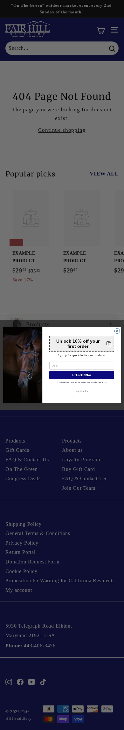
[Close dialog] (117, 331)
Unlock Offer (81, 375)
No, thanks (82, 391)
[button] (81, 344)
